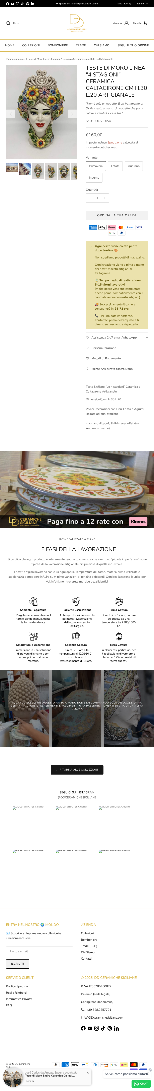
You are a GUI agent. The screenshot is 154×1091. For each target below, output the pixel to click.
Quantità (92, 190)
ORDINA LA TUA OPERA (117, 215)
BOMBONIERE (58, 45)
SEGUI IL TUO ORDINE (133, 45)
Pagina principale (15, 59)
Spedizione (114, 142)
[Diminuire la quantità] (89, 198)
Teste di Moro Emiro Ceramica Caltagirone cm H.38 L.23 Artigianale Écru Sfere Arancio (50, 1075)
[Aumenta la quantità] (105, 198)
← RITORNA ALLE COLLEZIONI (77, 770)
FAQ (9, 1005)
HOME (9, 45)
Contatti (86, 959)
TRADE (81, 45)
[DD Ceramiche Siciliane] (77, 23)
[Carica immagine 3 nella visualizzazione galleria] (41, 112)
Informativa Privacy (19, 999)
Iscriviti (17, 964)
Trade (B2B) (89, 946)
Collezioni (87, 933)
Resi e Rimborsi (16, 993)
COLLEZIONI (31, 45)
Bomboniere (89, 940)
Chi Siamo (87, 952)
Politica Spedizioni (18, 986)
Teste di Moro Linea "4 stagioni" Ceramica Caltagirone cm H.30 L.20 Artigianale (70, 59)
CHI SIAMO (101, 45)
